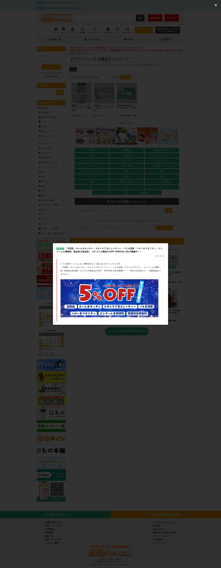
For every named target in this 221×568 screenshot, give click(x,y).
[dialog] (110, 284)
